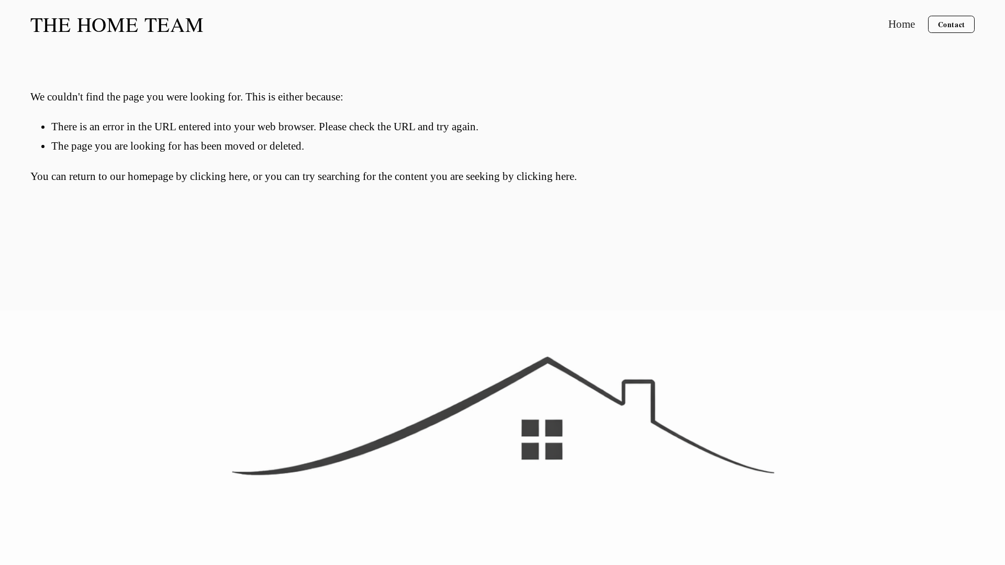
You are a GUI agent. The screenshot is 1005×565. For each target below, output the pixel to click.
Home (901, 24)
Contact (951, 24)
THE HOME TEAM (117, 24)
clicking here (219, 176)
